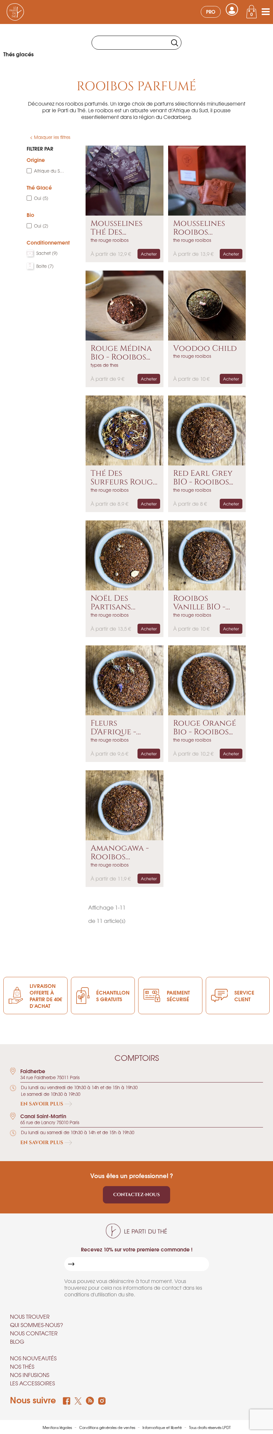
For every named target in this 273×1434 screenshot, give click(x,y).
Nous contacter (34, 1333)
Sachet (47, 253)
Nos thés (22, 1366)
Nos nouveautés (33, 1358)
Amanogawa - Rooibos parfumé (120, 853)
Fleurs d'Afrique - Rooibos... (113, 728)
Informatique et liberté (162, 1427)
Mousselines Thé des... (116, 228)
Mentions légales (58, 1427)
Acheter (149, 254)
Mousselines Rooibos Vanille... (199, 228)
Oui (41, 198)
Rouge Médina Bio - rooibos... (121, 353)
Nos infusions (29, 1374)
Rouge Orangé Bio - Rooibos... (204, 728)
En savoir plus (42, 1103)
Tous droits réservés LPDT (210, 1427)
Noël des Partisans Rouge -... (111, 603)
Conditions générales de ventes (107, 1427)
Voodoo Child (205, 348)
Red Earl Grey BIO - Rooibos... (203, 478)
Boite (45, 266)
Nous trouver (30, 1316)
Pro (210, 11)
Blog (17, 1341)
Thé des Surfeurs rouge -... (124, 478)
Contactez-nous (136, 1194)
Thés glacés (18, 54)
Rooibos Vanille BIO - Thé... (199, 603)
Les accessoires (32, 1383)
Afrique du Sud (49, 171)
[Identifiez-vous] (232, 9)
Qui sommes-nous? (36, 1324)
